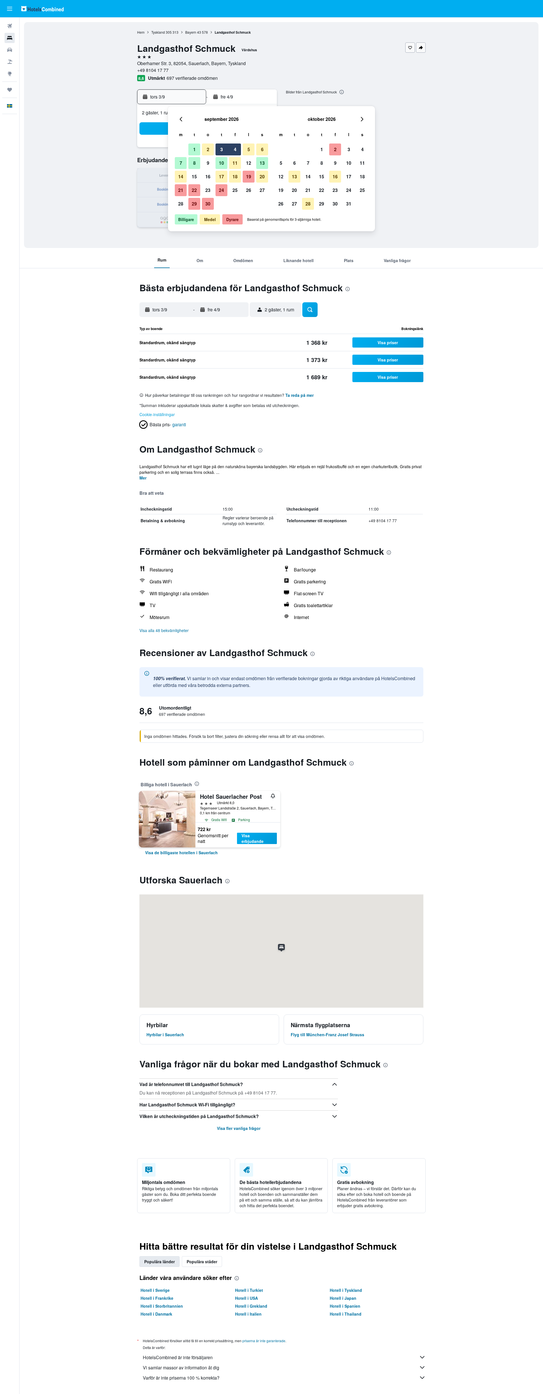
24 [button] (221, 190)
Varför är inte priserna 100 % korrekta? (181, 1377)
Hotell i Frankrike (157, 1298)
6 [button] (262, 149)
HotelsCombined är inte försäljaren (178, 1357)
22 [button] (194, 190)
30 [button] (207, 203)
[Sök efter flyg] (9, 26)
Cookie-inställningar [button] (157, 414)
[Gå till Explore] (9, 73)
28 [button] (180, 203)
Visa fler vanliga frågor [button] (238, 1128)
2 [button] (208, 149)
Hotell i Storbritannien (162, 1306)
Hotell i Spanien (345, 1306)
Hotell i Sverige (155, 1290)
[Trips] (9, 89)
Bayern (190, 32)
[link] (181, 852)
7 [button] (181, 163)
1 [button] (194, 149)
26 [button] (248, 190)
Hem (141, 32)
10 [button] (221, 163)
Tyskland (158, 32)
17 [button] (221, 176)
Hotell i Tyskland (346, 1290)
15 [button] (194, 176)
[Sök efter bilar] (9, 49)
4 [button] (235, 149)
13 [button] (262, 163)
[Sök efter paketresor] (9, 61)
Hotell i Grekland (251, 1306)
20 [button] (262, 176)
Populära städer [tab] (202, 1261)
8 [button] (194, 163)
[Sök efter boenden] (9, 38)
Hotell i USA (246, 1298)
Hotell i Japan (343, 1298)
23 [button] (207, 190)
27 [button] (262, 190)
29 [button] (194, 203)
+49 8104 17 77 (153, 70)
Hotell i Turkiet (249, 1290)
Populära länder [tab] (159, 1261)
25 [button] (235, 190)
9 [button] (208, 163)
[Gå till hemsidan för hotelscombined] (42, 8)
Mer (142, 478)
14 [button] (180, 176)
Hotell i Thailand (345, 1314)
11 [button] (235, 163)
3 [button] (221, 149)
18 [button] (235, 176)
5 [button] (248, 149)
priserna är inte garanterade (263, 1340)
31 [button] (348, 203)
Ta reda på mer (299, 395)
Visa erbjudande (253, 838)
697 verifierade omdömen (192, 78)
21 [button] (180, 190)
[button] (9, 9)
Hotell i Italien (248, 1314)
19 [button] (248, 176)
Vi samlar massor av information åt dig (181, 1367)
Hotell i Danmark (156, 1314)
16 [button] (207, 176)
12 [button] (248, 163)
